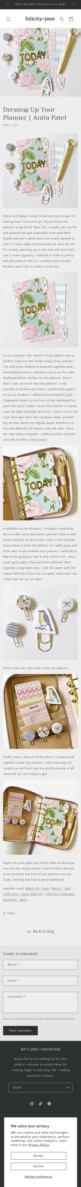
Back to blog (43, 931)
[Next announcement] (73, 4)
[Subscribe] (67, 1087)
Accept (38, 1155)
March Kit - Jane (37, 888)
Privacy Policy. (39, 1145)
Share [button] (11, 913)
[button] (8, 19)
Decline (38, 1166)
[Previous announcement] (7, 4)
